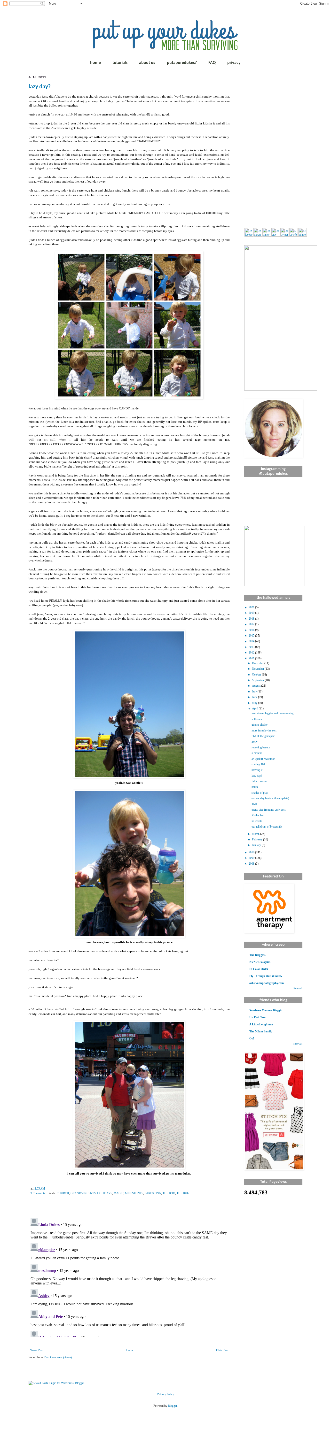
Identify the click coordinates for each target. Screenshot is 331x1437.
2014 (252, 641)
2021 (252, 607)
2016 (252, 630)
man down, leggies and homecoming (272, 713)
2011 (252, 658)
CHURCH (63, 1193)
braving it (257, 770)
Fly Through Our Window (265, 976)
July (255, 691)
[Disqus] (129, 1276)
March (256, 834)
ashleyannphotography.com (266, 983)
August (256, 685)
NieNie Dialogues (259, 962)
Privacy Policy (165, 1394)
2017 (252, 624)
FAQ (212, 63)
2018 (252, 618)
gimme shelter (260, 724)
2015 (252, 635)
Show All (297, 988)
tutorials (119, 63)
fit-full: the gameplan (263, 736)
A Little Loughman (261, 1024)
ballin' (255, 787)
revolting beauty (261, 747)
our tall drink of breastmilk (267, 826)
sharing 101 (258, 764)
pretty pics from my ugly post (268, 809)
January (257, 845)
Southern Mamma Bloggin (265, 1010)
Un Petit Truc (257, 1017)
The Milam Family (260, 1031)
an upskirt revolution (263, 759)
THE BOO (169, 1193)
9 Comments (38, 1193)
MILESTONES (134, 1193)
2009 (252, 858)
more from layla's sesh (264, 730)
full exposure (259, 781)
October (257, 674)
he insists (257, 821)
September (258, 680)
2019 (252, 613)
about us (147, 63)
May (255, 703)
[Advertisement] (273, 148)
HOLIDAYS (104, 1193)
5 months (257, 753)
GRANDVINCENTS (83, 1193)
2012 (252, 652)
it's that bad (258, 815)
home (95, 63)
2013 (252, 647)
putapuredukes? (182, 63)
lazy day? (40, 87)
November (258, 668)
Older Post (222, 1350)
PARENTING (153, 1193)
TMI (254, 804)
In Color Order (258, 969)
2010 (252, 852)
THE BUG (183, 1193)
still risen (257, 719)
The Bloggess (257, 955)
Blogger (172, 1405)
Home (129, 1350)
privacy (234, 63)
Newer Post (36, 1350)
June (255, 697)
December (258, 663)
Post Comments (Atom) (58, 1357)
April (255, 708)
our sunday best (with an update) (270, 798)
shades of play (260, 792)
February (257, 839)
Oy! (251, 1038)
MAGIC (119, 1193)
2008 (252, 863)
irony (255, 741)
